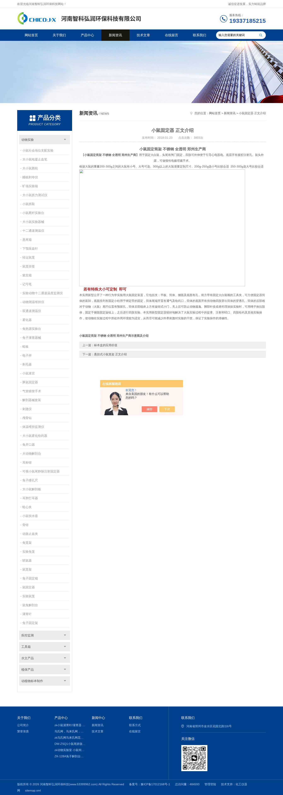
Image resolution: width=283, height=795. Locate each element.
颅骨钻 (27, 418)
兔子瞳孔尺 (30, 480)
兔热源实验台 (31, 328)
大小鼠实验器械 (33, 221)
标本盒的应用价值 (105, 345)
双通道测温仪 (31, 311)
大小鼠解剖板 (31, 489)
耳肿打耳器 (30, 498)
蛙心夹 (27, 507)
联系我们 (199, 35)
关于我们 (59, 35)
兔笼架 (27, 542)
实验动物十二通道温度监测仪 (42, 293)
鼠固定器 (28, 587)
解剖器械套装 (31, 400)
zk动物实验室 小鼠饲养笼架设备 (70, 750)
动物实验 (27, 139)
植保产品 (27, 669)
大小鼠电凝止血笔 (34, 159)
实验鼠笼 (28, 596)
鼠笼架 (27, 569)
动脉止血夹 (30, 533)
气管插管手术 (31, 391)
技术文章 (143, 35)
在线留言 (171, 35)
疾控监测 (27, 635)
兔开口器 (28, 444)
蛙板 (25, 346)
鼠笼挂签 (28, 266)
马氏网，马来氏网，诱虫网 (70, 731)
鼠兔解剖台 (30, 605)
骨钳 (25, 525)
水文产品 (27, 658)
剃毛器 (27, 364)
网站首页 (31, 35)
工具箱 (26, 646)
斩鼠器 (27, 560)
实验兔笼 (28, 551)
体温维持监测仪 (33, 426)
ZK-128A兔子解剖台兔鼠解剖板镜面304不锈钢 (70, 756)
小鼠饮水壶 (30, 516)
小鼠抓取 (28, 204)
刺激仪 (27, 409)
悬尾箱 (27, 239)
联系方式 (135, 725)
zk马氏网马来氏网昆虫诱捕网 (70, 737)
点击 (65, 139)
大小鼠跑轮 (30, 168)
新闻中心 (98, 718)
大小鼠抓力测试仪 (34, 195)
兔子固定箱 (30, 578)
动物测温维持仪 (33, 302)
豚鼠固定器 (30, 382)
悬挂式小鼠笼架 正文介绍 (110, 354)
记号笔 (27, 284)
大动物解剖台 (31, 453)
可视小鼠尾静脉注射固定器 (41, 471)
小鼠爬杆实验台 (33, 213)
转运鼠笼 (28, 257)
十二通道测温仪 (33, 230)
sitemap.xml (33, 790)
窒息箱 (27, 275)
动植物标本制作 (32, 681)
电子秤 (27, 355)
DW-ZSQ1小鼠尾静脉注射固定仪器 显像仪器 (70, 743)
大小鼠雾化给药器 (34, 435)
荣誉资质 (23, 731)
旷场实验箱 (30, 186)
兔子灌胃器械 (31, 337)
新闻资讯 (115, 35)
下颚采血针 (30, 248)
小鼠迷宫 (28, 373)
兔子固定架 (30, 623)
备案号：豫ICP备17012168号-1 (149, 784)
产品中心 (87, 35)
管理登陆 (210, 784)
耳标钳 (27, 462)
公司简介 (23, 725)
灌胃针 (27, 614)
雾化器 (27, 320)
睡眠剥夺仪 (30, 177)
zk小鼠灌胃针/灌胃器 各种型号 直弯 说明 (70, 725)
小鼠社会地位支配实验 (37, 150)
